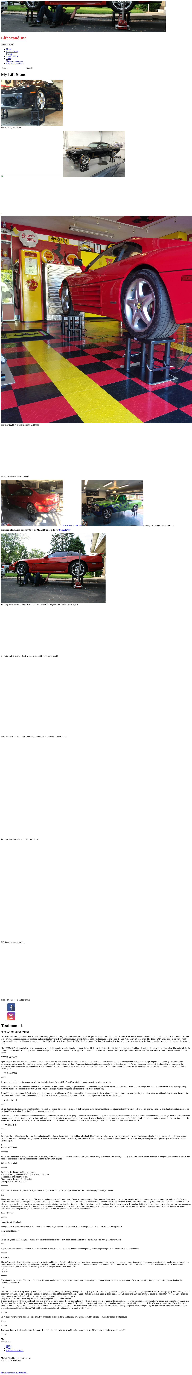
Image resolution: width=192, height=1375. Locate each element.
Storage (9, 54)
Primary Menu (7, 45)
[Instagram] (11, 1020)
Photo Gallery (12, 51)
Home (8, 49)
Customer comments (14, 61)
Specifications (12, 56)
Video (8, 58)
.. (1, 1370)
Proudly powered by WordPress (14, 1373)
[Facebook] (11, 1011)
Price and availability (15, 63)
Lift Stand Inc (13, 38)
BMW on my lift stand (72, 525)
